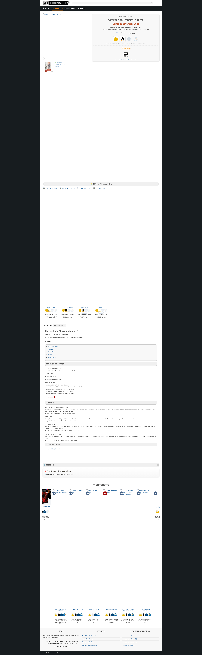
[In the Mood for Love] (67, 246)
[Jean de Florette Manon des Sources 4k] (145, 548)
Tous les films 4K (128, 16)
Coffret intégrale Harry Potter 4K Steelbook (128, 507)
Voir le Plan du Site (87, 639)
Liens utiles (51, 352)
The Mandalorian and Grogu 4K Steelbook (60, 507)
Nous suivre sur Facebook (129, 636)
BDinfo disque (51, 357)
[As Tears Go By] (51, 246)
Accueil (47, 8)
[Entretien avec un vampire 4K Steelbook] (77, 497)
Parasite (101, 307)
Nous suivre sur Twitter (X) (129, 639)
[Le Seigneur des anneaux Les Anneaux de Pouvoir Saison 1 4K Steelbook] (111, 548)
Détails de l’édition (53, 346)
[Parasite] (101, 246)
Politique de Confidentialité (89, 645)
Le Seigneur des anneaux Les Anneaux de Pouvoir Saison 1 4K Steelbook (111, 611)
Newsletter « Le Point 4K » (89, 636)
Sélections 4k (69, 8)
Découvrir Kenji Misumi (53, 449)
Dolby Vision (135, 60)
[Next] (87, 37)
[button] (44, 58)
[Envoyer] (151, 3)
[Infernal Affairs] (84, 246)
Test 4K (50, 354)
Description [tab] (48, 325)
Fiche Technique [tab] (59, 325)
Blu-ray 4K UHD (57, 8)
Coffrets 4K (129, 60)
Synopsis (50, 349)
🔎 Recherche (80, 8)
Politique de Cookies (88, 642)
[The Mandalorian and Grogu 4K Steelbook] (60, 497)
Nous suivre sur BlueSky (128, 645)
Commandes (50, 397)
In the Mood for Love (68, 307)
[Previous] (45, 37)
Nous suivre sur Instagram (129, 642)
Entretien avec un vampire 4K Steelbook (77, 507)
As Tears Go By (51, 307)
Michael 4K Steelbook (94, 609)
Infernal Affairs (84, 307)
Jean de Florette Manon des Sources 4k (145, 610)
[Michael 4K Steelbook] (94, 548)
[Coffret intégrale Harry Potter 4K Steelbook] (128, 497)
